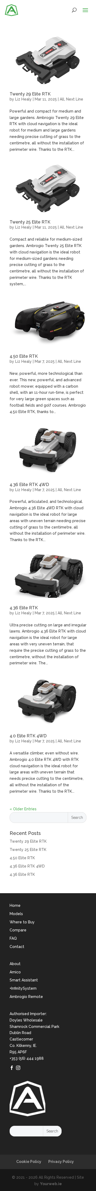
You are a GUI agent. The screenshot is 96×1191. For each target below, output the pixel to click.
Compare (18, 930)
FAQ (13, 938)
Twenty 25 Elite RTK (30, 222)
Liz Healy (23, 99)
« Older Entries (23, 809)
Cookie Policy (28, 1161)
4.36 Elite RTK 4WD (29, 484)
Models (16, 914)
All (62, 99)
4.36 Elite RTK (24, 607)
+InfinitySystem (23, 988)
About (15, 964)
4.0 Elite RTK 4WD (28, 735)
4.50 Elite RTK (24, 356)
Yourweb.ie (51, 1184)
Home (15, 905)
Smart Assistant (24, 980)
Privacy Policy (61, 1161)
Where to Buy (22, 922)
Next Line (74, 99)
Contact (17, 947)
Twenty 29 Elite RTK (30, 94)
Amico (15, 972)
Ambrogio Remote (26, 997)
